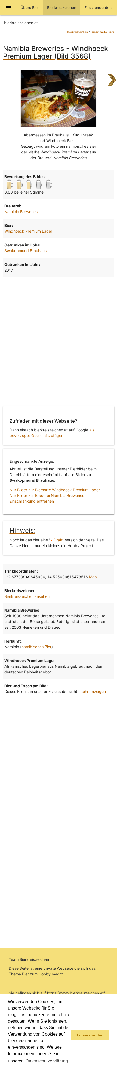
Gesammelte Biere (102, 32)
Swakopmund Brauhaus (25, 250)
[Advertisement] (58, 340)
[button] (9, 1069)
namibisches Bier (36, 646)
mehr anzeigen (92, 691)
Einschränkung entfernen (32, 501)
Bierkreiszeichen (77, 32)
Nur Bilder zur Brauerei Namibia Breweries (47, 495)
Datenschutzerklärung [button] (47, 1061)
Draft (58, 540)
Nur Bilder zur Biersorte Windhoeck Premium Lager (55, 489)
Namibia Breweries (21, 211)
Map (93, 576)
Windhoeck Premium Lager (28, 231)
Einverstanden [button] (90, 1035)
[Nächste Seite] (112, 77)
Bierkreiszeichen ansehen (27, 596)
